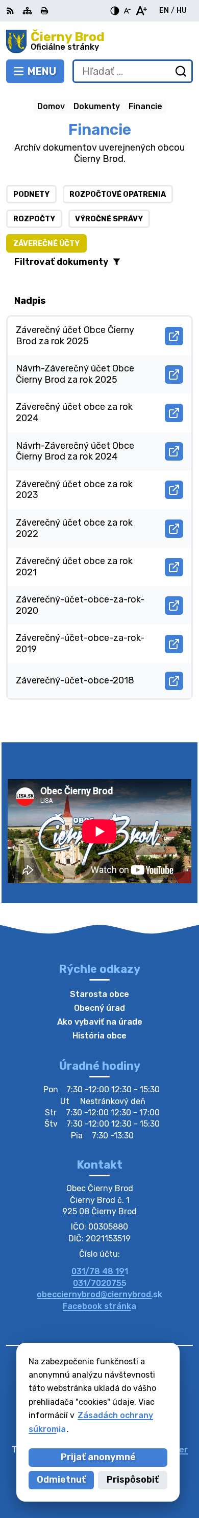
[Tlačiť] (44, 11)
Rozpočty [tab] (34, 219)
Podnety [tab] (31, 194)
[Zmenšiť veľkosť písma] (127, 11)
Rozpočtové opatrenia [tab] (117, 194)
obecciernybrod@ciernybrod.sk (99, 1294)
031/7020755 (100, 1283)
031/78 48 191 (99, 1271)
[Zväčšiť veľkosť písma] (141, 11)
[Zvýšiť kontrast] (114, 11)
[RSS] (11, 11)
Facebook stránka (99, 1306)
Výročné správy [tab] (109, 219)
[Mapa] (27, 11)
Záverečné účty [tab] (46, 243)
